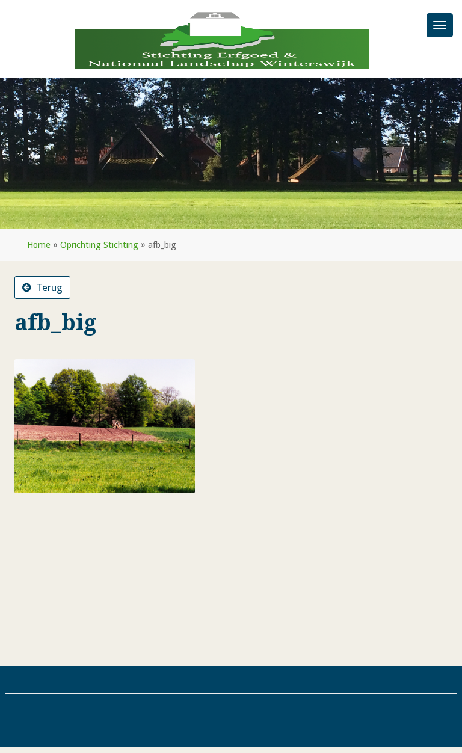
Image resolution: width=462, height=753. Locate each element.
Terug (48, 287)
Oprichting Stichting (99, 244)
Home (39, 244)
